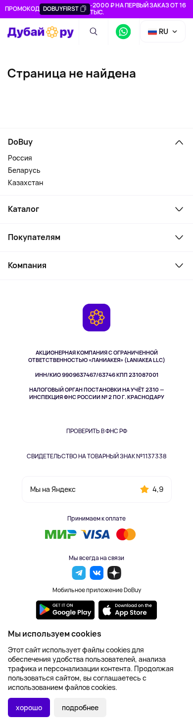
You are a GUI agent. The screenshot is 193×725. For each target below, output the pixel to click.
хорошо (29, 707)
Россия (20, 157)
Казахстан (25, 182)
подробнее (80, 707)
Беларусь (24, 170)
